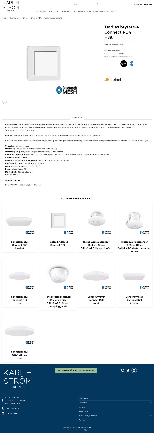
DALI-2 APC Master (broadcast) (46, 18)
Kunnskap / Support (97, 11)
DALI (24, 18)
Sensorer (53, 11)
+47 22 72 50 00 (13, 408)
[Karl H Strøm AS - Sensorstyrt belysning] (18, 6)
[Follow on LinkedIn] (134, 370)
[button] (4, 102)
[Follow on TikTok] (128, 370)
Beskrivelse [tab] (77, 117)
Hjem (4, 18)
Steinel (19, 175)
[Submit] (98, 4)
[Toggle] (151, 398)
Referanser (79, 11)
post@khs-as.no (13, 413)
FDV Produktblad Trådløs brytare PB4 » (118, 57)
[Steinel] (112, 79)
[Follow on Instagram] (122, 370)
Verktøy (66, 11)
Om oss (113, 11)
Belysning (40, 11)
